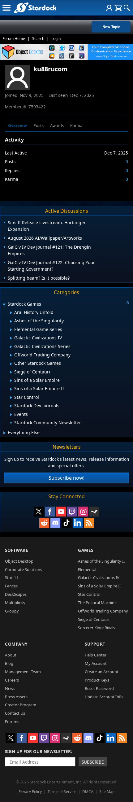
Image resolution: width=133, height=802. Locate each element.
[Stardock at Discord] (55, 522)
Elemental (87, 569)
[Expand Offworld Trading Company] (11, 355)
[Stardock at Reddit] (44, 522)
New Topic (111, 26)
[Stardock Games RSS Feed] (88, 522)
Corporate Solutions (23, 569)
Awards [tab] (57, 125)
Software (16, 550)
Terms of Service (62, 791)
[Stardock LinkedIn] (77, 522)
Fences (11, 586)
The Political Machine (97, 602)
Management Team (23, 671)
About (10, 655)
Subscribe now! (66, 477)
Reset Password (99, 688)
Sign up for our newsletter (38, 751)
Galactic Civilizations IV (98, 577)
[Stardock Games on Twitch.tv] (72, 511)
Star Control (89, 594)
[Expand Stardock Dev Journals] (11, 406)
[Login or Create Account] (109, 8)
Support (95, 644)
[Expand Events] (11, 414)
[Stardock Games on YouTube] (60, 511)
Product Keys (97, 680)
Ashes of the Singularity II (101, 561)
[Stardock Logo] (35, 7)
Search (38, 38)
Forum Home (13, 38)
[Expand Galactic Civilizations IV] (11, 338)
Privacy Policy (30, 791)
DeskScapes (16, 594)
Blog (9, 663)
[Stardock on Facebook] (49, 511)
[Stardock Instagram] (83, 511)
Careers (12, 680)
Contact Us (15, 713)
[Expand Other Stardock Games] (11, 363)
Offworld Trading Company (103, 611)
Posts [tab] (38, 125)
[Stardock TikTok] (66, 522)
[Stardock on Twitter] (38, 511)
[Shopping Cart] (118, 8)
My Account (96, 663)
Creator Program (20, 705)
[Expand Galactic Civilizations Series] (11, 346)
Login (56, 38)
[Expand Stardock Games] (4, 304)
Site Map (106, 791)
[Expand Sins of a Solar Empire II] (11, 389)
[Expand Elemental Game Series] (11, 329)
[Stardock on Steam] (94, 511)
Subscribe (93, 762)
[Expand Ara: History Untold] (11, 312)
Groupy (12, 611)
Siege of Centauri (93, 619)
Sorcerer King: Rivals (96, 627)
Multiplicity (15, 602)
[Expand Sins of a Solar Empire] (11, 380)
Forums (12, 721)
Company (16, 644)
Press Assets (16, 697)
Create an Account (101, 671)
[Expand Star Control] (11, 397)
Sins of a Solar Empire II (99, 586)
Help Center (95, 655)
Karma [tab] (76, 125)
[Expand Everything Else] (4, 432)
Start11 (11, 577)
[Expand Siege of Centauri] (11, 372)
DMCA (87, 791)
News (10, 688)
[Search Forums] (127, 8)
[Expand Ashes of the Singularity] (11, 321)
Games (85, 550)
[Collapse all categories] (127, 302)
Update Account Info (104, 697)
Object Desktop (19, 561)
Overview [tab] (17, 125)
